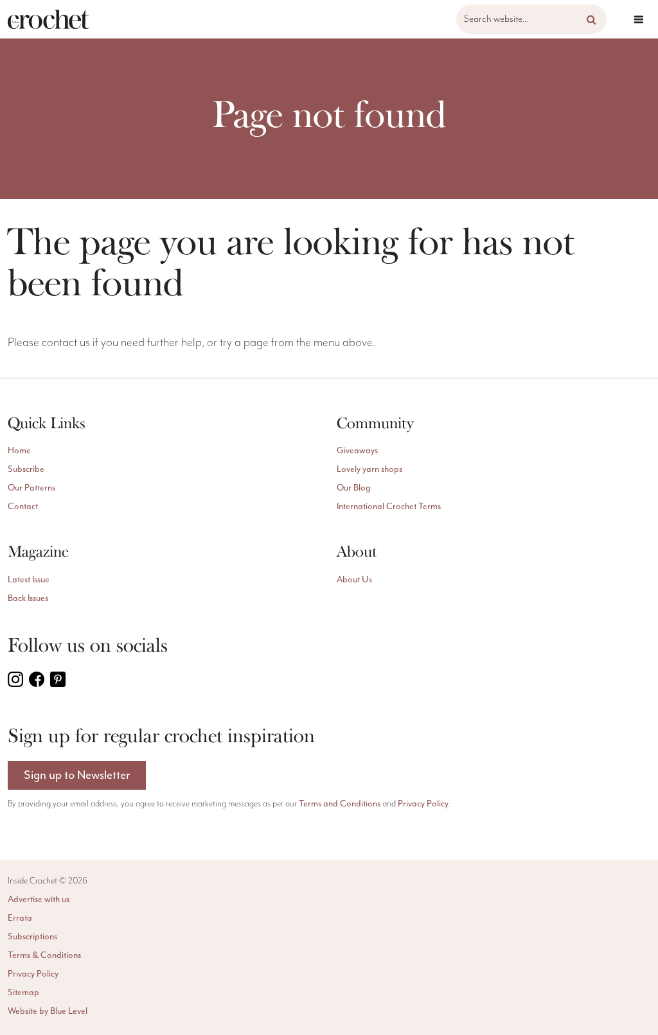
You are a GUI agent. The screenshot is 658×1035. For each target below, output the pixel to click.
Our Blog (354, 487)
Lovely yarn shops (369, 469)
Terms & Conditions (44, 955)
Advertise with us (38, 899)
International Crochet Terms (389, 506)
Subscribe (26, 469)
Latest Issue (28, 579)
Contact (23, 506)
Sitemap (23, 992)
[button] (591, 19)
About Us (354, 579)
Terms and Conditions (339, 803)
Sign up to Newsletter (77, 775)
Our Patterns (31, 487)
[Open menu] (638, 19)
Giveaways (357, 450)
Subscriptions (32, 936)
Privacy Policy (423, 803)
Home (19, 450)
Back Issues (28, 598)
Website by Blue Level (47, 1010)
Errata (20, 917)
